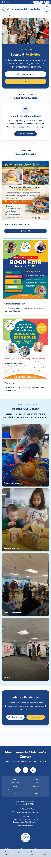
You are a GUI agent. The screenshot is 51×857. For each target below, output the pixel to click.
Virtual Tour (38, 2)
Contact (36, 793)
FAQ (14, 793)
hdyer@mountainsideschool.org (27, 812)
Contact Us (25, 81)
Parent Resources (14, 790)
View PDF (27, 231)
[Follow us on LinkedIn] (33, 770)
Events (36, 783)
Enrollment (36, 790)
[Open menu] (46, 9)
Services (36, 779)
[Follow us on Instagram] (18, 770)
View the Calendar (25, 134)
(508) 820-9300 (27, 809)
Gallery (14, 786)
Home (4, 16)
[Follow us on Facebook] (25, 770)
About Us (36, 786)
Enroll (46, 2)
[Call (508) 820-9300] (31, 2)
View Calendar (27, 74)
